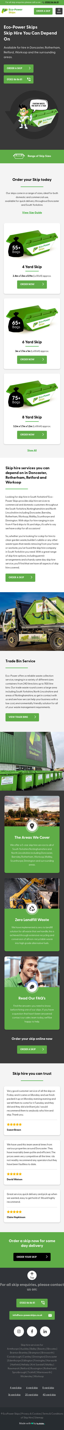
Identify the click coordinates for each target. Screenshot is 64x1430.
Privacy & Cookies (31, 1414)
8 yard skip (48, 1388)
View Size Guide (32, 213)
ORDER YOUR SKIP (27, 1257)
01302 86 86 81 (52, 2)
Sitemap (38, 1418)
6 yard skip (32, 1388)
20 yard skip (31, 1395)
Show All (32, 450)
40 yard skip (49, 1395)
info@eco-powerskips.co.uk (27, 1315)
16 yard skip (14, 1395)
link (32, 837)
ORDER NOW (27, 284)
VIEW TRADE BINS (18, 717)
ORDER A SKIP (14, 68)
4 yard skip (16, 1388)
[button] (43, 11)
